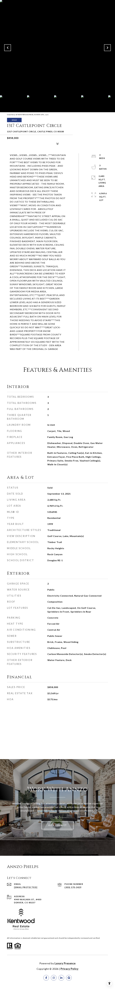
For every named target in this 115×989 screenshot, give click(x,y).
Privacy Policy (70, 968)
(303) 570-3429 (73, 887)
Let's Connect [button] (57, 825)
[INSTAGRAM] (54, 978)
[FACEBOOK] (46, 978)
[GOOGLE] (69, 978)
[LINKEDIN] (61, 978)
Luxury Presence (65, 963)
